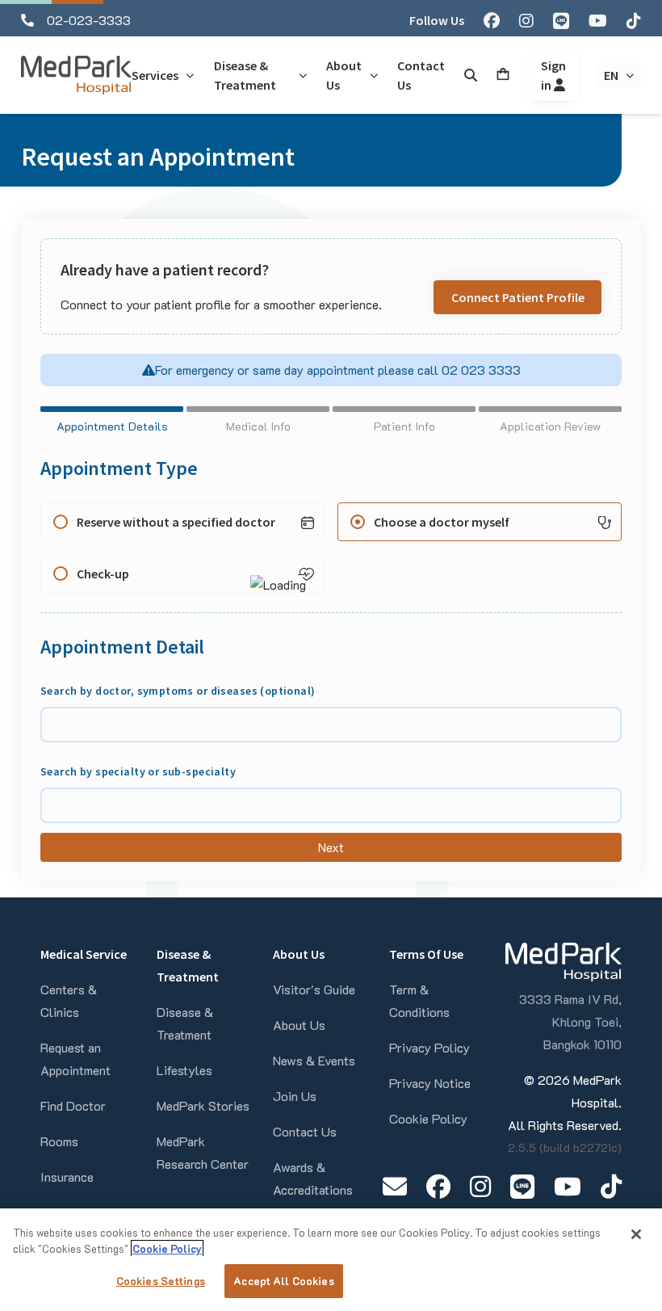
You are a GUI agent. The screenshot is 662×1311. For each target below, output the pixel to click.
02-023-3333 (89, 19)
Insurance (67, 1176)
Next (331, 846)
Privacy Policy (429, 1047)
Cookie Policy (428, 1118)
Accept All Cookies (283, 1281)
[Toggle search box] (470, 75)
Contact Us (305, 1131)
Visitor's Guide (314, 989)
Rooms (59, 1140)
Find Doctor (73, 1105)
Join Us (294, 1095)
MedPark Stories (203, 1105)
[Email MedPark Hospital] (395, 1186)
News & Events (314, 1060)
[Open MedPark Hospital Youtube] (567, 1186)
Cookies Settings (160, 1281)
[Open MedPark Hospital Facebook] (438, 1186)
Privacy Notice (430, 1082)
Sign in (553, 75)
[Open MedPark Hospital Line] (522, 1186)
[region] (331, 1259)
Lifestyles (184, 1069)
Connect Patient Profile (517, 297)
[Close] (636, 1234)
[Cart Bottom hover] (503, 75)
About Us (299, 1024)
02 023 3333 (479, 369)
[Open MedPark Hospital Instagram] (480, 1186)
